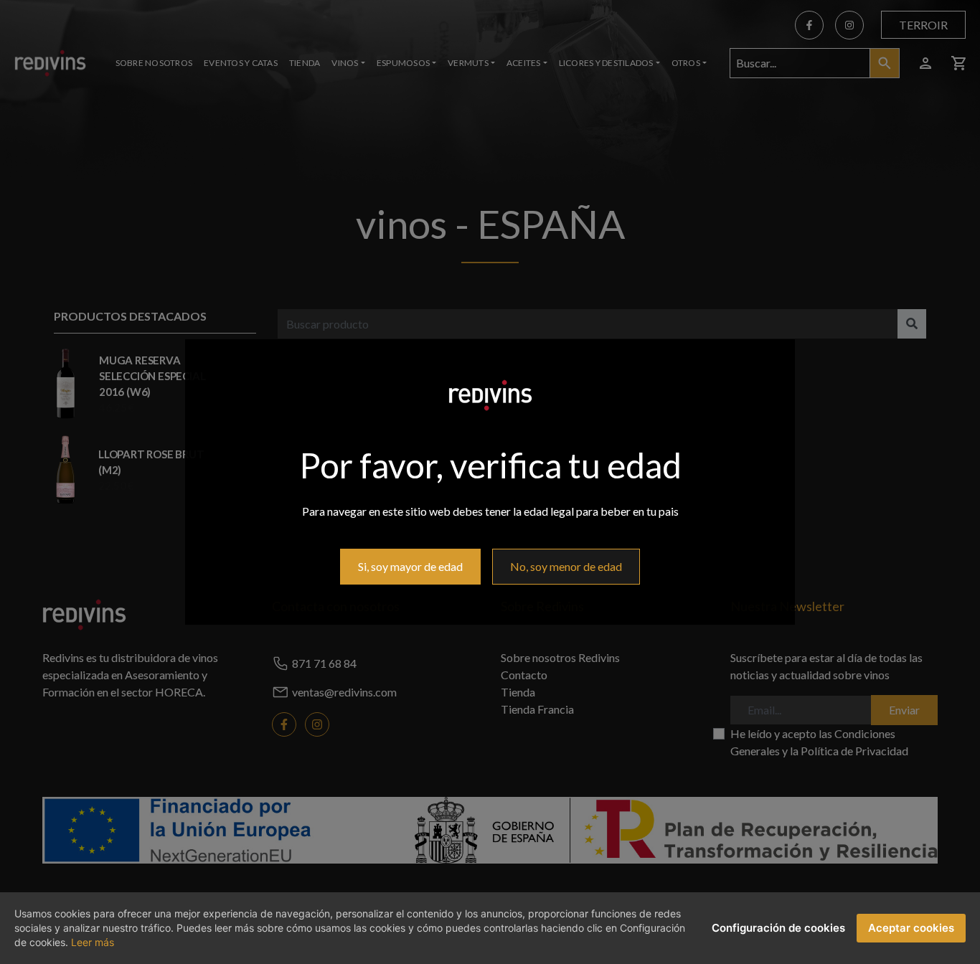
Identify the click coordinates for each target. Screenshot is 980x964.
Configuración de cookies (778, 928)
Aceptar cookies (911, 928)
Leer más (92, 942)
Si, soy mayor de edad (410, 566)
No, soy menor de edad (566, 566)
